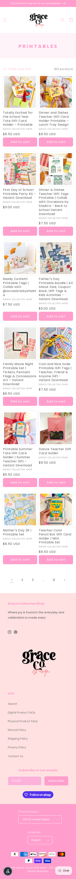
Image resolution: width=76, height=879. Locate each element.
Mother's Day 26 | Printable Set (17, 532)
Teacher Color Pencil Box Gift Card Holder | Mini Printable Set (55, 536)
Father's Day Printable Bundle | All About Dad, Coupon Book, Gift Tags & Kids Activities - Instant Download (56, 289)
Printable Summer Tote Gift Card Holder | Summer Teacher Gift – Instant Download (18, 457)
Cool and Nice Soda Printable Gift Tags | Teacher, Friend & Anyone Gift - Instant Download (55, 372)
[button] (5, 20)
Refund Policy (17, 730)
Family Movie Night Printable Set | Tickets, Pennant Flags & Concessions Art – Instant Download (19, 374)
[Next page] (64, 580)
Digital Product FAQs (21, 712)
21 (54, 580)
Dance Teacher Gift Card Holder (55, 451)
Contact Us (15, 756)
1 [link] (11, 580)
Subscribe (56, 781)
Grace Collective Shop (31, 867)
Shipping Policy (18, 739)
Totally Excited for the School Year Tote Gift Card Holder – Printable (18, 119)
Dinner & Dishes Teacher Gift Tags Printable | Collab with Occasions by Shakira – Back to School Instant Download (54, 202)
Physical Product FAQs (23, 721)
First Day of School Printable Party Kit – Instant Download (19, 194)
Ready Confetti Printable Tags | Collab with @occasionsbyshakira (20, 287)
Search (12, 704)
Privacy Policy (17, 747)
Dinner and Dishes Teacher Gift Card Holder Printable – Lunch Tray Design (54, 119)
